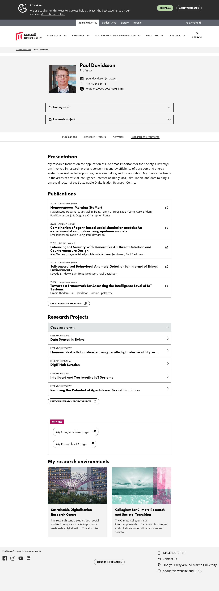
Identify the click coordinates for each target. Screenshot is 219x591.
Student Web (109, 22)
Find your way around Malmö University (190, 565)
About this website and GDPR (182, 571)
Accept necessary (189, 8)
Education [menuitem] (54, 35)
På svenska (192, 22)
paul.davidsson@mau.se (101, 78)
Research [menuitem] (78, 35)
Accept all (165, 8)
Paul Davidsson (41, 49)
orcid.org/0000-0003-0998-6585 (105, 88)
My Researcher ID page (71, 444)
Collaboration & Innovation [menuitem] (115, 35)
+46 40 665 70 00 (174, 553)
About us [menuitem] (152, 35)
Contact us (170, 559)
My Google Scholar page (72, 432)
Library (125, 22)
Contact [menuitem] (174, 35)
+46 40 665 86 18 (96, 83)
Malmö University (87, 22)
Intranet (137, 22)
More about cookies (53, 14)
